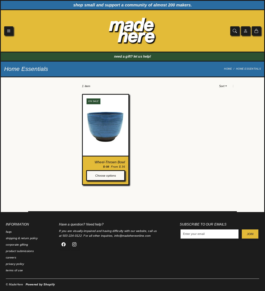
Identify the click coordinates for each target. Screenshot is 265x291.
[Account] (245, 30)
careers (11, 257)
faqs (9, 231)
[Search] (234, 30)
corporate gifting (17, 244)
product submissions (20, 251)
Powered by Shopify (40, 284)
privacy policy (15, 264)
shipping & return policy (22, 238)
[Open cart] (256, 30)
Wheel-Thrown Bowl (110, 162)
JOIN (250, 234)
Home (228, 68)
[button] (8, 30)
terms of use (14, 270)
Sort (221, 86)
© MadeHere (14, 284)
